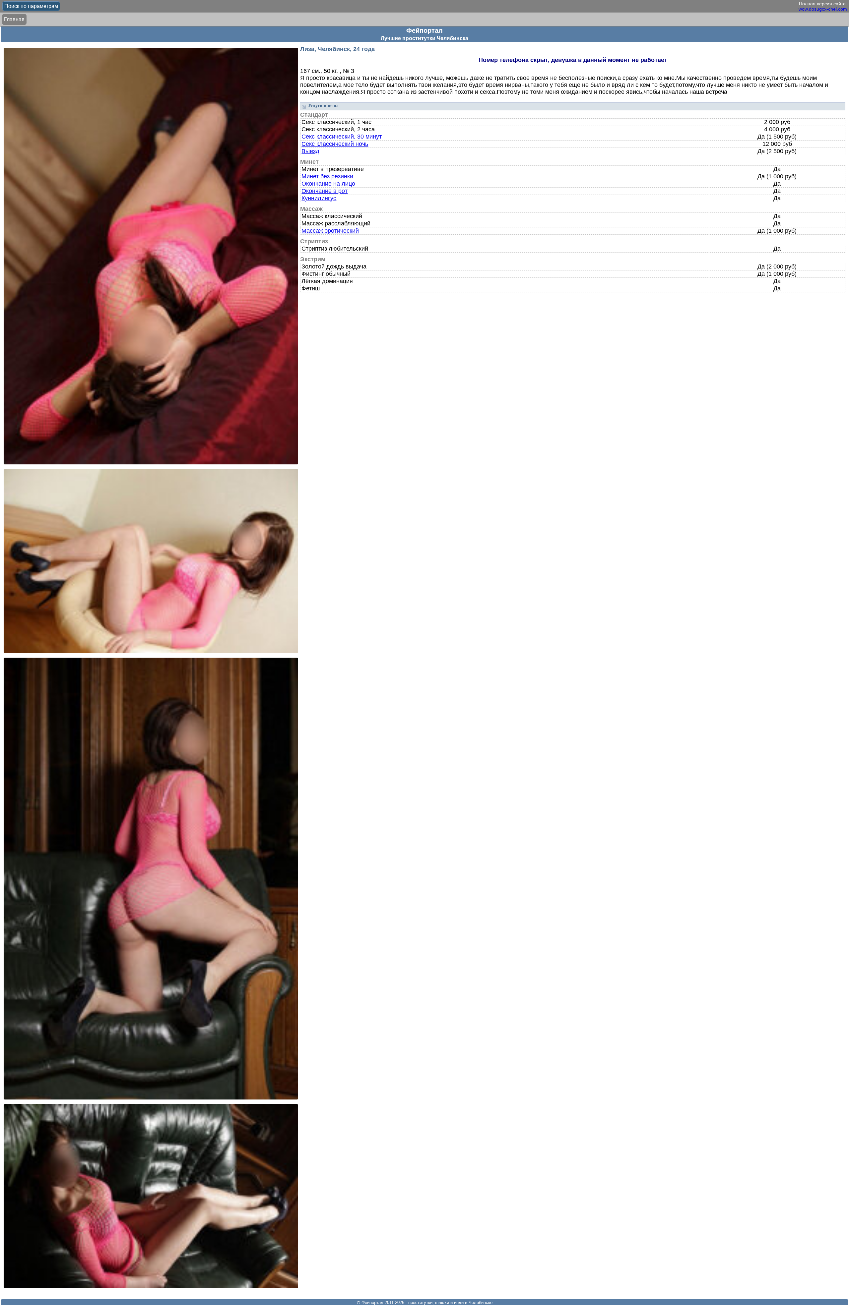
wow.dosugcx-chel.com (823, 9)
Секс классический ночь (334, 144)
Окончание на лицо (328, 183)
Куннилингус (318, 198)
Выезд (310, 151)
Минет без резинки (327, 176)
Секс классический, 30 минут (341, 136)
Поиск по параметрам (31, 6)
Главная (14, 19)
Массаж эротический (330, 230)
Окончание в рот (324, 191)
